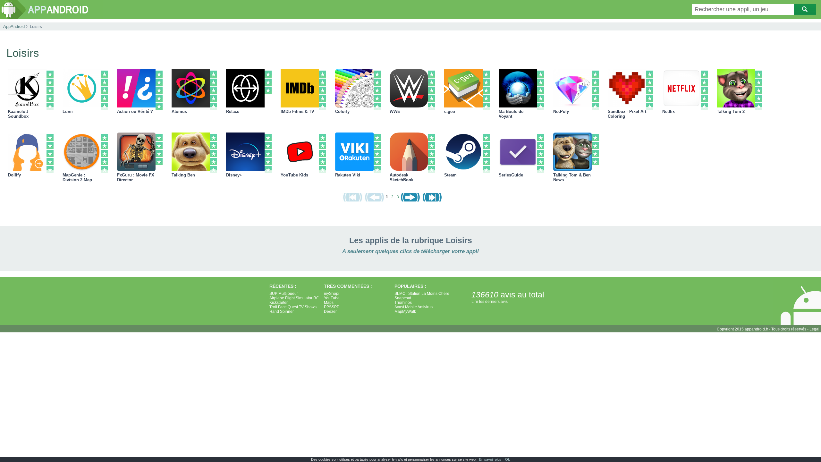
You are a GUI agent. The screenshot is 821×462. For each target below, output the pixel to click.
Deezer (330, 311)
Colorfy (342, 111)
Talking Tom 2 (731, 111)
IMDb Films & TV (297, 111)
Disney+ (234, 175)
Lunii (68, 111)
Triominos (403, 302)
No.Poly (561, 111)
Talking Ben (183, 175)
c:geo (449, 111)
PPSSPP (331, 307)
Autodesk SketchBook (401, 177)
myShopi (331, 293)
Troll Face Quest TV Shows (293, 307)
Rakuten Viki (347, 175)
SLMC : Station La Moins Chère (421, 293)
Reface (232, 111)
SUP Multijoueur (283, 293)
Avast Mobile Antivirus (413, 307)
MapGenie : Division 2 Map (77, 177)
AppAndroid (14, 26)
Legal (814, 329)
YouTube (332, 298)
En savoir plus (490, 459)
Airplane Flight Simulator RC (294, 298)
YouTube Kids (294, 175)
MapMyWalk (405, 311)
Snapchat (402, 298)
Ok (507, 459)
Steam (450, 175)
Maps (329, 302)
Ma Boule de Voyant (511, 114)
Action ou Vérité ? (135, 111)
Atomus (179, 111)
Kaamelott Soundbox (18, 114)
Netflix (668, 111)
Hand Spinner (281, 311)
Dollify (14, 175)
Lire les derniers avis (489, 301)
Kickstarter (278, 302)
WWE (395, 111)
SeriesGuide (511, 175)
